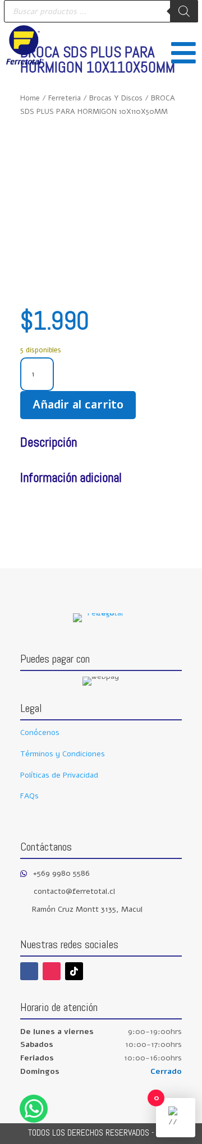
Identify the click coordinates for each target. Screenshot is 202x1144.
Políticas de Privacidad (59, 775)
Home (30, 98)
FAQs (29, 796)
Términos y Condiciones (62, 753)
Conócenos (39, 732)
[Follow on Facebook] (29, 971)
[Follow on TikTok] (74, 971)
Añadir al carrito (78, 404)
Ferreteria (64, 98)
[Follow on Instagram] (52, 971)
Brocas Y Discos (116, 98)
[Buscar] (184, 11)
